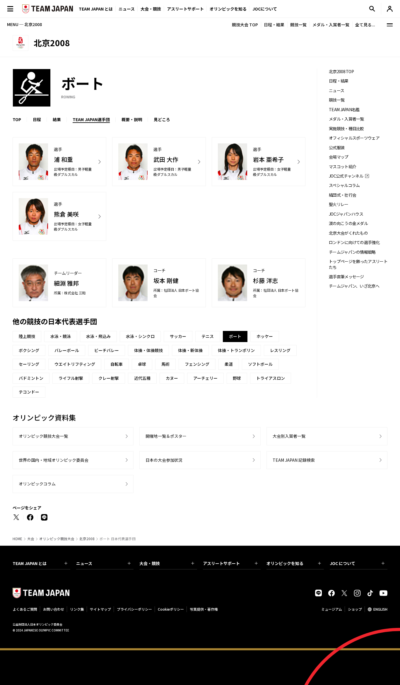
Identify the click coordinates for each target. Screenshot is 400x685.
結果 (57, 119)
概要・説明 (132, 119)
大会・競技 (149, 563)
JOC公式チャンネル (346, 176)
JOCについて (264, 9)
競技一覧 (298, 25)
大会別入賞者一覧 (289, 436)
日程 (37, 119)
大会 (30, 538)
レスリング (280, 350)
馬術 (165, 364)
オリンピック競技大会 (56, 538)
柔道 (229, 364)
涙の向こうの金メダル (348, 223)
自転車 (116, 364)
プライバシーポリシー (134, 609)
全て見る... (365, 25)
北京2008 (87, 538)
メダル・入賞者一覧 (330, 25)
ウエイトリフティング (74, 364)
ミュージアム (331, 609)
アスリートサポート (185, 9)
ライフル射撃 (71, 378)
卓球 (142, 364)
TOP (17, 119)
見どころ (162, 119)
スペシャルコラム (344, 185)
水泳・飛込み (98, 336)
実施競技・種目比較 (346, 128)
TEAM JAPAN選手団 (91, 119)
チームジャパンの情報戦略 (352, 252)
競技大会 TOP (245, 25)
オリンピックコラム (37, 484)
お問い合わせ (53, 609)
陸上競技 (27, 336)
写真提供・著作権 (204, 609)
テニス (207, 336)
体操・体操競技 (148, 350)
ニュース (127, 9)
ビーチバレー (106, 350)
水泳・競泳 (60, 336)
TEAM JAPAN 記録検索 (294, 460)
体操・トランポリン (236, 350)
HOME (17, 538)
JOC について (342, 563)
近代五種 (142, 378)
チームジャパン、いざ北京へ (354, 286)
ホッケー (265, 336)
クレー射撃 (108, 378)
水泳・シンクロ (140, 336)
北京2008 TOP (341, 71)
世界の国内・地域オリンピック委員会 (53, 460)
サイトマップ (100, 609)
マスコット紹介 (342, 166)
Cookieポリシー (171, 609)
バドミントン (31, 378)
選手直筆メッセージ (346, 276)
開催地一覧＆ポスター (166, 436)
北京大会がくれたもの (348, 233)
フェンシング (197, 364)
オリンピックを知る (228, 9)
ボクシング (29, 350)
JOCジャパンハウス (346, 214)
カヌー (172, 378)
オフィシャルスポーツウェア (354, 138)
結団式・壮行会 (342, 195)
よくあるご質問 (25, 609)
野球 (237, 378)
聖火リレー (338, 204)
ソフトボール (260, 364)
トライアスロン (270, 378)
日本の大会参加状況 (164, 460)
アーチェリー (205, 378)
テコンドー (29, 392)
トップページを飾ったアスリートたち (358, 264)
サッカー (178, 336)
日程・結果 (274, 25)
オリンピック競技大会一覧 (43, 436)
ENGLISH (380, 609)
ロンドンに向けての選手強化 (354, 242)
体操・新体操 (190, 350)
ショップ (355, 609)
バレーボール (66, 350)
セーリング (29, 364)
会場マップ (338, 157)
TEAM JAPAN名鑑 (344, 109)
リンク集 (77, 609)
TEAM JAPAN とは (30, 563)
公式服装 (336, 147)
